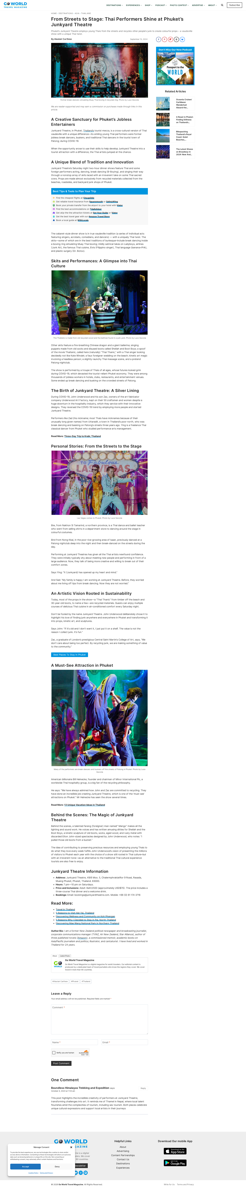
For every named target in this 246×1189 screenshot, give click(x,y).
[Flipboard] (86, 1173)
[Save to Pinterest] (164, 39)
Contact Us (123, 1159)
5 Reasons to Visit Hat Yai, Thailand (75, 913)
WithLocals (83, 220)
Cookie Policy (33, 1173)
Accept (25, 1166)
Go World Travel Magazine (79, 960)
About (55, 956)
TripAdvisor (96, 209)
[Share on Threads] (176, 39)
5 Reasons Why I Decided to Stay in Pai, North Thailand (86, 919)
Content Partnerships (123, 1155)
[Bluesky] (76, 1173)
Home (54, 13)
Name (56, 1042)
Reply (143, 1088)
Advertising (123, 1151)
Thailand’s (88, 130)
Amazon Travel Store (99, 216)
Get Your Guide (100, 212)
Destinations (66, 13)
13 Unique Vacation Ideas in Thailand (84, 804)
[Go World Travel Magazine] (58, 964)
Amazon (82, 937)
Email (106, 1042)
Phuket (74, 981)
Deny (57, 1166)
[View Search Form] (222, 5)
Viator (120, 205)
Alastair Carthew (63, 39)
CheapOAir (88, 198)
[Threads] (81, 1173)
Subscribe (234, 5)
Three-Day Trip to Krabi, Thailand (82, 436)
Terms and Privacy (46, 1173)
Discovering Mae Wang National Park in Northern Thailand (87, 923)
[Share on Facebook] (158, 39)
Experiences (123, 1167)
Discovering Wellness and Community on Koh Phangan (85, 916)
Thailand (86, 13)
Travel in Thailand (65, 909)
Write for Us (169, 1184)
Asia (77, 13)
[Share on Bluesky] (182, 39)
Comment (58, 1007)
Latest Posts (65, 956)
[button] (71, 1147)
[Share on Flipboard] (170, 39)
